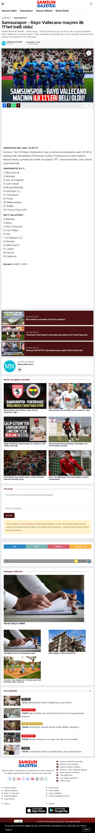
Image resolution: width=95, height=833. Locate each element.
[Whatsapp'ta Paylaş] (13, 105)
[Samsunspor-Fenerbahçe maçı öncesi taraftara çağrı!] (25, 396)
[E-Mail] (20, 370)
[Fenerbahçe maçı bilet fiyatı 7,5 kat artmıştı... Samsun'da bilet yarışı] (25, 463)
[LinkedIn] (28, 779)
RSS (19, 822)
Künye (7, 804)
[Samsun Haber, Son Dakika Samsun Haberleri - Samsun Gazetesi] (46, 4)
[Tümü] (90, 691)
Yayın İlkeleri (9, 799)
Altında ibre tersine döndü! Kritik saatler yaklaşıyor (50, 727)
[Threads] (42, 779)
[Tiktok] (37, 779)
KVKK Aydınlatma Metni (59, 796)
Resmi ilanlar (54, 791)
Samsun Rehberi (44, 11)
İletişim (52, 804)
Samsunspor (26, 11)
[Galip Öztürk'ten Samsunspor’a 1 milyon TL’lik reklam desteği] (25, 429)
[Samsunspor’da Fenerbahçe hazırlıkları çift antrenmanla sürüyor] (70, 429)
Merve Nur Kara (25, 364)
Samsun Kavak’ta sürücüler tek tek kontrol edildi (49, 739)
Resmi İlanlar (62, 11)
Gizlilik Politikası (10, 796)
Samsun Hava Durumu (69, 764)
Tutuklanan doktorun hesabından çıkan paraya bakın (51, 752)
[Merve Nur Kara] (10, 366)
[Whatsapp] (46, 779)
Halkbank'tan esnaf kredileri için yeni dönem (47, 703)
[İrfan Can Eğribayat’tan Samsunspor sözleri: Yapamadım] (70, 463)
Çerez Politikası (55, 793)
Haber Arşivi (65, 781)
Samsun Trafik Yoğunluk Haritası (73, 770)
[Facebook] (10, 779)
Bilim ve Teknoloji (11, 793)
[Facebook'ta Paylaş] (4, 105)
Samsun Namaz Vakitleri (70, 767)
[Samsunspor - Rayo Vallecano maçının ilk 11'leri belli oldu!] (48, 75)
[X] (14, 779)
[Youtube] (32, 779)
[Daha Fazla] (18, 105)
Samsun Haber (9, 11)
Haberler (6, 18)
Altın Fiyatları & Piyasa (32, 723)
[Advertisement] (47, 127)
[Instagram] (23, 779)
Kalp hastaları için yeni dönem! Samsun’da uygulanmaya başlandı (52, 715)
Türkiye (26, 748)
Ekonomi (26, 699)
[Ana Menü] (3, 4)
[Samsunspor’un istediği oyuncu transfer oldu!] (70, 396)
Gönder (9, 515)
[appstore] (36, 810)
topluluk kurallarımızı (27, 524)
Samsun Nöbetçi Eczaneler (71, 761)
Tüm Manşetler (66, 775)
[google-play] (59, 810)
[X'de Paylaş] (9, 105)
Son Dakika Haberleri (69, 778)
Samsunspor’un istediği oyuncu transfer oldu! (69, 410)
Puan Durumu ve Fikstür (70, 772)
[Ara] (91, 4)
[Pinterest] (19, 779)
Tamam (86, 829)
